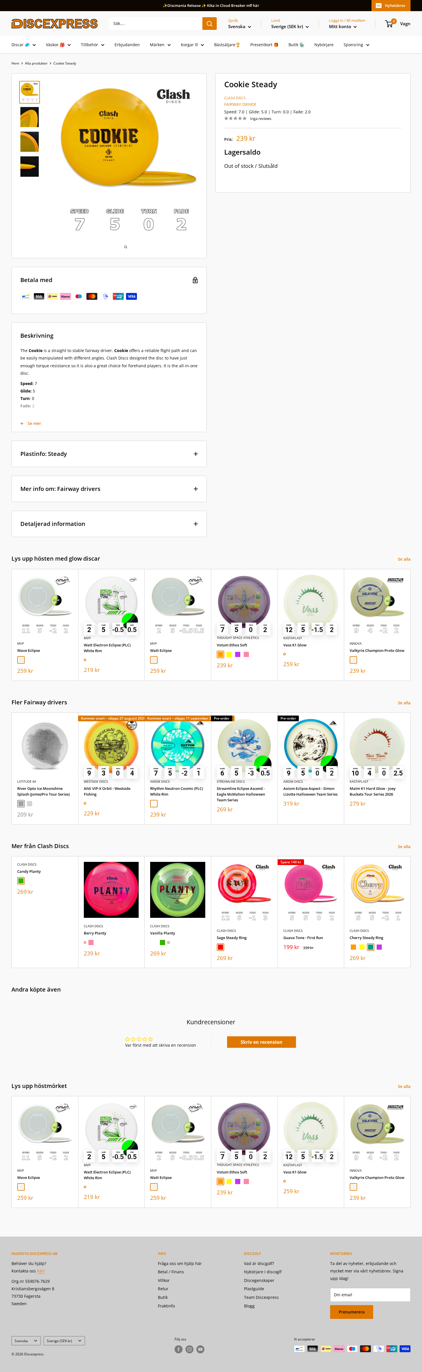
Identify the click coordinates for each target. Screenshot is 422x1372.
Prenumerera (352, 1312)
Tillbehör (89, 44)
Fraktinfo (166, 1306)
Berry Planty (95, 933)
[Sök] (209, 23)
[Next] (411, 625)
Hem (15, 63)
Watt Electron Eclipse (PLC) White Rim (107, 647)
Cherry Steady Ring (366, 937)
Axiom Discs (160, 781)
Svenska (21, 1340)
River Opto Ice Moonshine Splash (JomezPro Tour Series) (43, 791)
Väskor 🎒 (55, 44)
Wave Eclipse (28, 650)
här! (41, 1271)
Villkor (164, 1280)
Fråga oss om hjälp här (180, 1263)
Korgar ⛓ (189, 44)
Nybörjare (324, 44)
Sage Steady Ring (232, 937)
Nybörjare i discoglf (263, 1271)
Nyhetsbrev (395, 5)
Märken (157, 44)
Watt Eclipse (161, 650)
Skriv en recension (261, 1042)
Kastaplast (292, 638)
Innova (356, 643)
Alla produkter (36, 63)
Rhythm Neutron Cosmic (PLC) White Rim (176, 791)
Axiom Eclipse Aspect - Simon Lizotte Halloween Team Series (310, 791)
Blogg (249, 1306)
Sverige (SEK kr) (59, 1340)
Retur (163, 1288)
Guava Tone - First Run (303, 937)
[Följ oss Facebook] (179, 1349)
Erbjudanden (127, 44)
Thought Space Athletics (238, 638)
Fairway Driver (240, 104)
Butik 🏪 (296, 44)
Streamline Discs (231, 781)
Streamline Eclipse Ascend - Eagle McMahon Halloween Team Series (241, 794)
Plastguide (254, 1288)
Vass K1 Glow (295, 644)
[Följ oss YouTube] (200, 1349)
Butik (163, 1297)
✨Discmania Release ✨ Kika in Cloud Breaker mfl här (211, 5)
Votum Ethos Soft (232, 644)
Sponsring (353, 44)
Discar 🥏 (20, 44)
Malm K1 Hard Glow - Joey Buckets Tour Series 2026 (373, 791)
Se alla (405, 559)
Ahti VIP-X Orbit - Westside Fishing (107, 791)
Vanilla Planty (162, 933)
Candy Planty (29, 871)
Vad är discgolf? (259, 1263)
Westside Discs (96, 781)
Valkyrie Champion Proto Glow (377, 650)
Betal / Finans (171, 1271)
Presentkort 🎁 (264, 44)
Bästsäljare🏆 (227, 44)
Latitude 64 (26, 781)
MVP (20, 643)
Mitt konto (340, 26)
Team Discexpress (261, 1297)
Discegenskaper (259, 1280)
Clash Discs (235, 98)
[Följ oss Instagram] (189, 1349)
